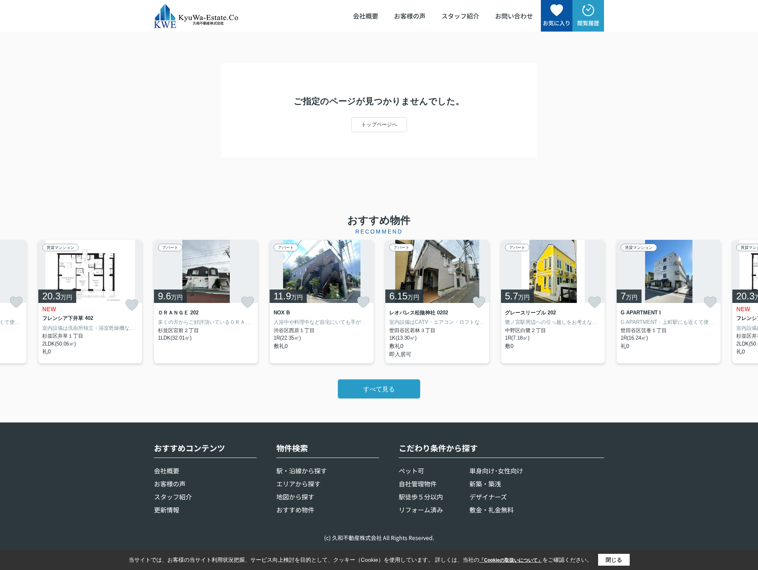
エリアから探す (298, 483)
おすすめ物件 (295, 509)
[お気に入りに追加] (16, 302)
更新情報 (166, 509)
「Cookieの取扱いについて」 (510, 560)
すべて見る (379, 389)
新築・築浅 (485, 483)
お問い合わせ (514, 16)
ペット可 (411, 470)
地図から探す (295, 496)
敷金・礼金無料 (491, 509)
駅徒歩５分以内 (421, 496)
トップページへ (379, 124)
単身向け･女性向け (496, 470)
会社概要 (365, 16)
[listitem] (206, 301)
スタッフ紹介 (460, 16)
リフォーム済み (421, 509)
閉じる (614, 560)
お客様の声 (410, 16)
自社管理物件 (418, 483)
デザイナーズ (488, 496)
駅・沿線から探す (301, 470)
